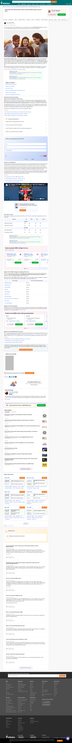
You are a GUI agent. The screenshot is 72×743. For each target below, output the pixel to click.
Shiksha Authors (8, 724)
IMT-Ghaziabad (7, 287)
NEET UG (31, 683)
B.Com (43, 684)
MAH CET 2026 (30, 477)
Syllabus (22, 486)
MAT (29, 334)
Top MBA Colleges (9, 684)
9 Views (6, 462)
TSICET (35, 334)
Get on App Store (47, 704)
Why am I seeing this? (9, 525)
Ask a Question (8, 702)
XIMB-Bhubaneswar (8, 282)
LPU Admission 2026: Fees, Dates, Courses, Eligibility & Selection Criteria (19, 437)
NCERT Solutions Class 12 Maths (11, 710)
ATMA (24, 334)
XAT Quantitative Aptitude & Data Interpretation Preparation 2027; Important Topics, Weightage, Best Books (21, 459)
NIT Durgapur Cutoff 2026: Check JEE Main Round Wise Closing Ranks (18, 414)
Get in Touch (20, 735)
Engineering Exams (21, 687)
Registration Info (39, 324)
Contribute (32, 735)
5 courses (9, 259)
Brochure (18, 262)
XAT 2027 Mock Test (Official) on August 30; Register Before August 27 (18, 453)
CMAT (26, 334)
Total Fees (20, 258)
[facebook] (10, 394)
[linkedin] (12, 394)
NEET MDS (31, 687)
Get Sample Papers (19, 324)
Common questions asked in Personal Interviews (14, 180)
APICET (42, 334)
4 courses (26, 259)
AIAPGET (31, 691)
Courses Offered (9, 258)
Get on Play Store (47, 702)
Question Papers (8, 488)
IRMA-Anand (6, 294)
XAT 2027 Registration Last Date (11, 448)
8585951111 (21, 737)
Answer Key (30, 488)
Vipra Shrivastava (13, 391)
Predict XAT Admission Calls (26, 349)
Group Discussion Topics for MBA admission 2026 (14, 176)
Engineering (20, 683)
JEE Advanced (20, 690)
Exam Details (62, 14)
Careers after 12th (8, 699)
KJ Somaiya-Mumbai (8, 303)
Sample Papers (53, 14)
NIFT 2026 (19, 706)
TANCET (39, 334)
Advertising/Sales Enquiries (34, 721)
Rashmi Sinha (6, 415)
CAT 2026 (29, 507)
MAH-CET (32, 334)
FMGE (31, 690)
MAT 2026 (7, 507)
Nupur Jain (6, 460)
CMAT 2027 (29, 491)
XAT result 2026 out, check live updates (17, 69)
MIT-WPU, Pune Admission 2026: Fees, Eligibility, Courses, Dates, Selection (19, 442)
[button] (26, 144)
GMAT (31, 706)
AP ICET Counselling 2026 (22, 700)
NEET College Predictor (21, 710)
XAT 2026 (37, 61)
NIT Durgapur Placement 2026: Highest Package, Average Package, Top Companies (21, 431)
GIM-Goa (6, 289)
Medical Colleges (32, 694)
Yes (6, 144)
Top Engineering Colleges (22, 684)
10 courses (43, 259)
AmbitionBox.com (20, 728)
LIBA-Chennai (6, 300)
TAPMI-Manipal (7, 291)
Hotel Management (45, 691)
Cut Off (13, 488)
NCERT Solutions (8, 709)
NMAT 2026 (7, 491)
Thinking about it (9, 150)
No (6, 147)
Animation (43, 683)
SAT (30, 707)
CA (42, 688)
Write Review (34, 737)
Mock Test (16, 502)
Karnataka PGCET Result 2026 (22, 699)
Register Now (22, 210)
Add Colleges (32, 722)
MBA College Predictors (9, 694)
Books (22, 488)
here (17, 602)
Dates (19, 486)
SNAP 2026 (7, 477)
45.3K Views (6, 418)
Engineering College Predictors (23, 691)
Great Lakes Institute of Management (11, 298)
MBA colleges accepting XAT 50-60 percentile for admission (16, 115)
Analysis (34, 488)
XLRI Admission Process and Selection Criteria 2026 (14, 340)
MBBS (43, 695)
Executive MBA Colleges (9, 687)
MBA (6, 683)
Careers (7, 722)
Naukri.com (19, 721)
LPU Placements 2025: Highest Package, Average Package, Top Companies (19, 420)
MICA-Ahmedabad (7, 296)
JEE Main (19, 688)
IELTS (31, 709)
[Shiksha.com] (6, 2)
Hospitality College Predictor (10, 707)
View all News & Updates (25, 468)
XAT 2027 (19, 709)
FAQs (7, 725)
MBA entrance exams (13, 335)
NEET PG (31, 684)
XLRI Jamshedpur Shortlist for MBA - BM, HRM (13, 342)
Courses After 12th (9, 700)
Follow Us (44, 735)
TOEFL (31, 710)
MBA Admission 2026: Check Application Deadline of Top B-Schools (17, 338)
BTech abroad (32, 700)
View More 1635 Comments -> (26, 667)
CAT (6, 690)
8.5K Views (6, 440)
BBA (42, 687)
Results (45, 486)
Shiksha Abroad (20, 729)
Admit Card (7, 503)
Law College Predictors (9, 706)
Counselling (37, 486)
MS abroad (31, 703)
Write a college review (9, 703)
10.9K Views (6, 446)
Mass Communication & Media (46, 694)
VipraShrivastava (9, 22)
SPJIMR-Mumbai (7, 285)
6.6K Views (6, 429)
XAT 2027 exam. (22, 309)
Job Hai (19, 731)
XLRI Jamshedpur (17, 104)
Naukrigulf (19, 724)
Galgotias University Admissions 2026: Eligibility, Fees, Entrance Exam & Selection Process (22, 425)
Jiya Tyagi (6, 443)
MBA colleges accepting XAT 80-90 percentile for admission (16, 113)
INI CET (31, 688)
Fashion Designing (45, 690)
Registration (15, 486)
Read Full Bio (7, 399)
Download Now (41, 405)
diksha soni (6, 421)
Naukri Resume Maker (21, 722)
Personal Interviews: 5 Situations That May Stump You (15, 178)
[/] (3, 6)
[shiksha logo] (11, 736)
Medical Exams (32, 695)
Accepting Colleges (8, 486)
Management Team (9, 721)
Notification (29, 517)
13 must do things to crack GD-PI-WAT (12, 181)
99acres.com (20, 725)
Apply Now (22, 477)
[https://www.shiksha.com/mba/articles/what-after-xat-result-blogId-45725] (9, 377)
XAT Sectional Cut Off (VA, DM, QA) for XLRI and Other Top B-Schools (18, 111)
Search (53, 1)
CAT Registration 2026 (21, 703)
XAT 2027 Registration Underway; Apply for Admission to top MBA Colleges (19, 463)
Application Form (19, 516)
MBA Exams (8, 688)
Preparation (18, 488)
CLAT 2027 (19, 707)
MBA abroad (32, 702)
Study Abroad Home (33, 699)
